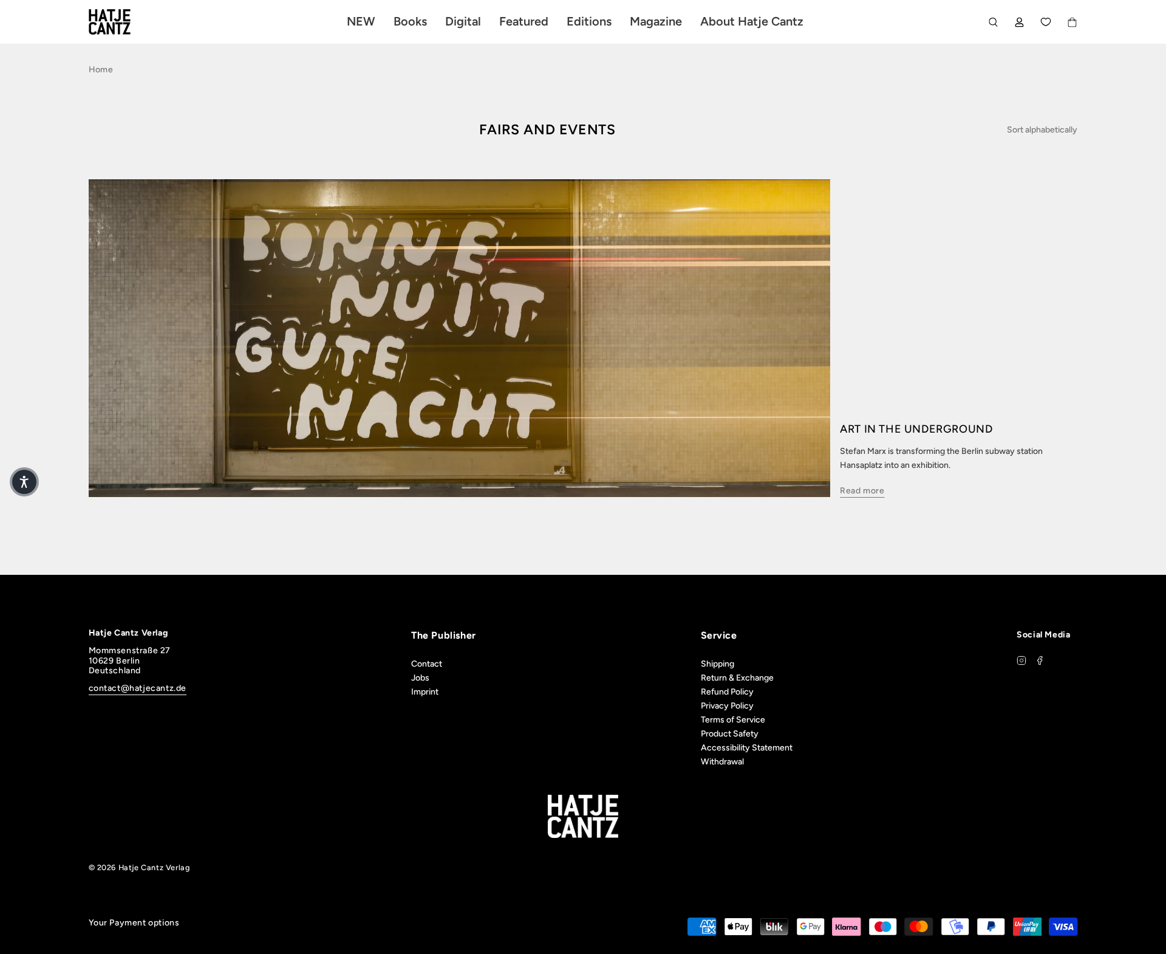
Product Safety (730, 734)
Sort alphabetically (1042, 130)
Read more (862, 491)
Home (101, 69)
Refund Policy (727, 692)
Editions (589, 21)
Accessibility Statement (747, 748)
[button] (24, 481)
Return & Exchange (737, 678)
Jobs (420, 678)
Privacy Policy (727, 706)
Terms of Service (733, 720)
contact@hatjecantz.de (138, 688)
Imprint (424, 692)
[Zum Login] (1019, 22)
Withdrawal (722, 762)
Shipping (717, 664)
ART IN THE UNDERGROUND (916, 429)
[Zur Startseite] (124, 22)
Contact (426, 664)
